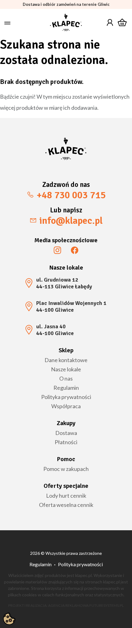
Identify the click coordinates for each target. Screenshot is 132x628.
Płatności (66, 442)
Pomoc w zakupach (66, 468)
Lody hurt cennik (66, 495)
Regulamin (66, 387)
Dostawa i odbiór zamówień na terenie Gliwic (66, 4)
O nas (66, 378)
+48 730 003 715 (71, 195)
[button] (7, 23)
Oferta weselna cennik (66, 504)
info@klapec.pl (71, 221)
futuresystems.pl (106, 605)
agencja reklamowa (68, 605)
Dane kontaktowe (66, 360)
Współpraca (66, 406)
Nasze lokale (66, 369)
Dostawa (66, 432)
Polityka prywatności (66, 396)
